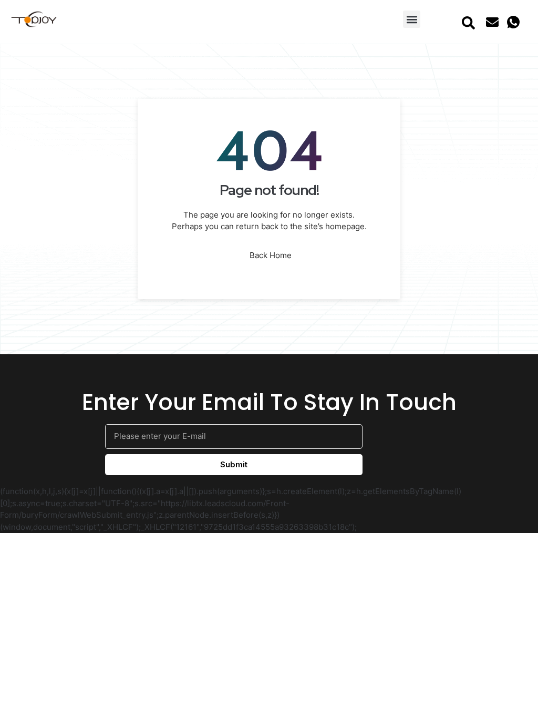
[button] (411, 19)
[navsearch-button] (468, 22)
